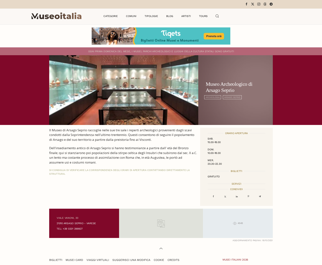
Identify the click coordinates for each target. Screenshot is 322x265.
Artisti (186, 16)
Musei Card (74, 260)
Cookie (159, 260)
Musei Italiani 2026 (235, 259)
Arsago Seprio (232, 97)
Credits (173, 260)
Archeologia (213, 97)
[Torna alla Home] (56, 16)
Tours (203, 16)
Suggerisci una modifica (131, 260)
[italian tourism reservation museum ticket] (161, 36)
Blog (169, 16)
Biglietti (55, 260)
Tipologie (151, 16)
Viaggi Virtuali (97, 260)
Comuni (131, 16)
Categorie (110, 16)
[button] (217, 16)
